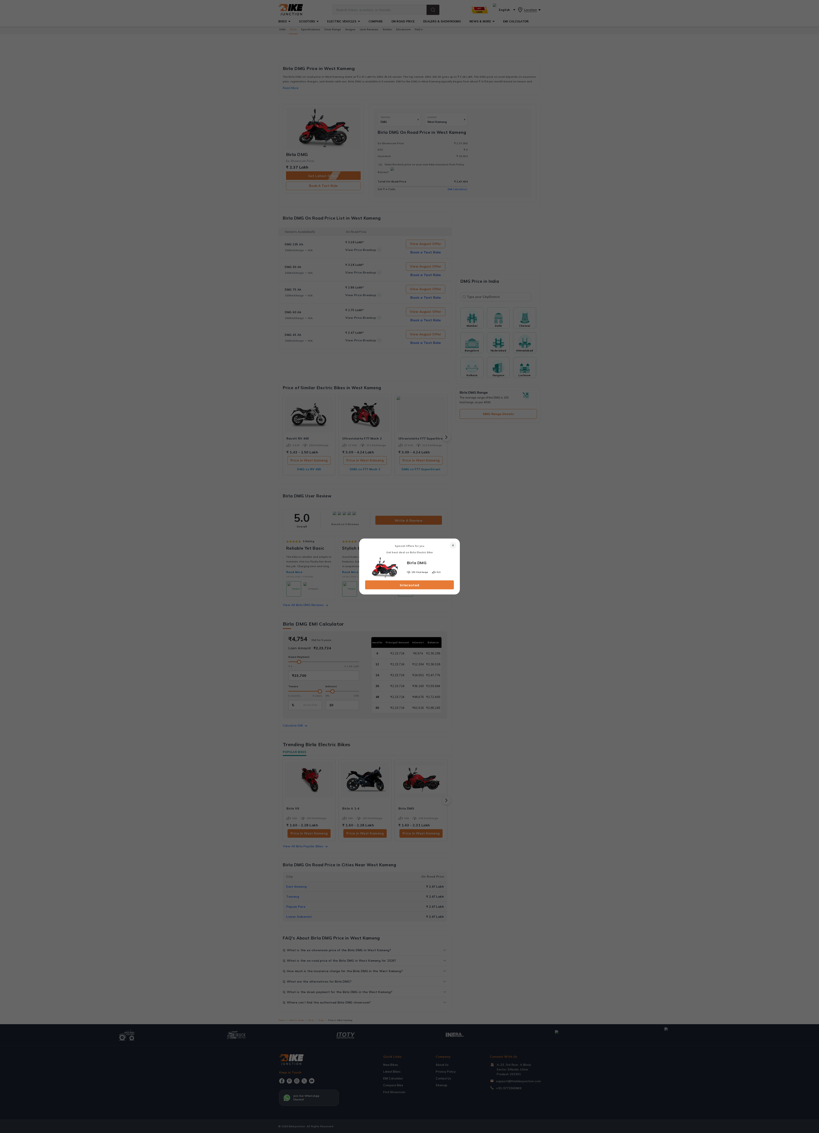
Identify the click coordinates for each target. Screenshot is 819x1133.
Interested (409, 585)
